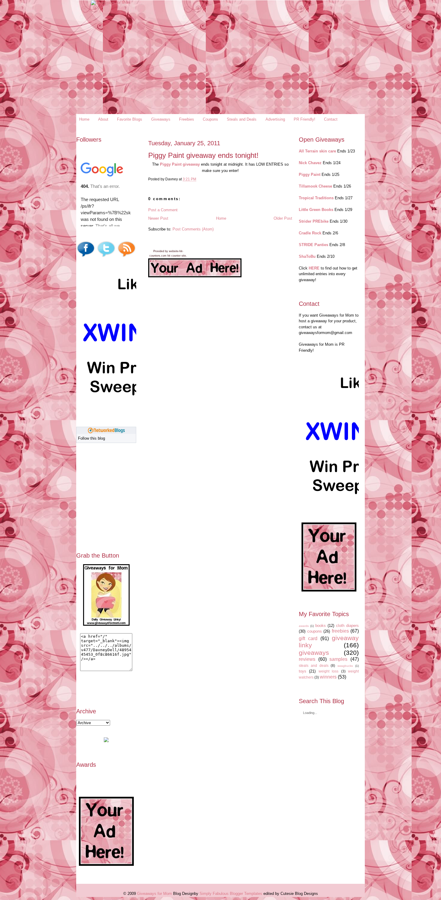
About (103, 119)
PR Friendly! (304, 119)
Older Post (283, 218)
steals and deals (313, 665)
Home (84, 119)
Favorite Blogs (129, 119)
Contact (331, 119)
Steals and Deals (241, 119)
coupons (314, 631)
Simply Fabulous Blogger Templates (231, 893)
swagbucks (345, 665)
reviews (307, 659)
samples (338, 659)
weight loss (328, 671)
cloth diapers (347, 625)
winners (328, 676)
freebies (340, 631)
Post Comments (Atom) (193, 229)
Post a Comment (163, 210)
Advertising (275, 119)
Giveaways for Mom (154, 893)
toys (302, 671)
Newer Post (158, 218)
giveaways (314, 652)
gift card (308, 638)
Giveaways (160, 119)
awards (304, 626)
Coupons (210, 119)
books (320, 625)
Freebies (186, 119)
